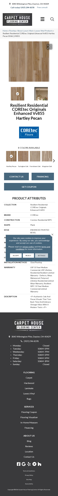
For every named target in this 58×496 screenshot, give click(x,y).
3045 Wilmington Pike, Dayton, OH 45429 (30, 4)
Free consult (42, 7)
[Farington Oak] (23, 156)
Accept (16, 255)
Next (54, 92)
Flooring (12, 31)
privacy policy (28, 247)
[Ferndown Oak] (35, 156)
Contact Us (16, 176)
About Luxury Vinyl (25, 31)
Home (5, 31)
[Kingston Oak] (47, 156)
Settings (41, 255)
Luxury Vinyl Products (44, 31)
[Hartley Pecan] (11, 156)
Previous (4, 92)
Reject (28, 255)
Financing (43, 176)
